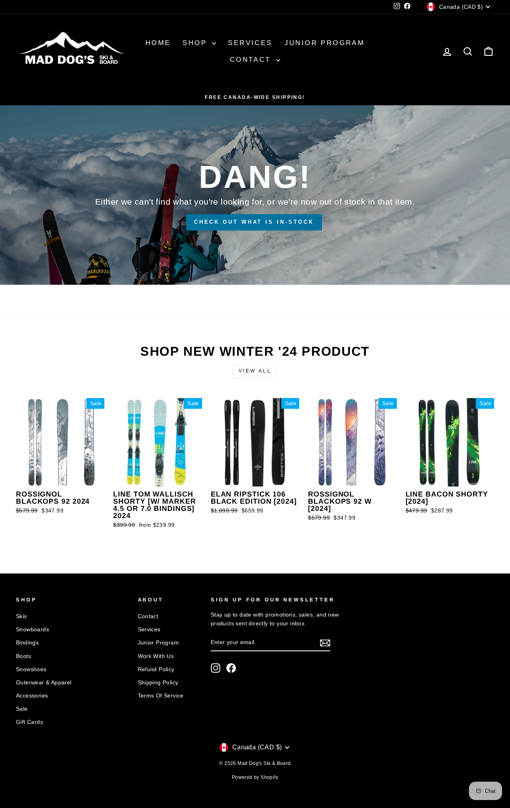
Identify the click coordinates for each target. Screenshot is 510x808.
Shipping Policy (158, 683)
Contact (252, 59)
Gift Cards (29, 722)
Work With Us (156, 656)
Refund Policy (156, 669)
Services (250, 43)
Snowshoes (31, 669)
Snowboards (32, 630)
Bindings (27, 643)
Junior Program (324, 43)
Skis (21, 616)
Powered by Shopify (255, 777)
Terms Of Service (161, 696)
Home (158, 43)
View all (255, 371)
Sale (22, 709)
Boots (23, 656)
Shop (196, 43)
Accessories (32, 696)
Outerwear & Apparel (44, 683)
